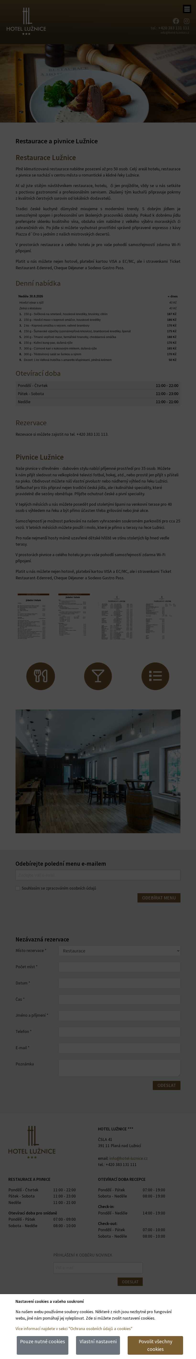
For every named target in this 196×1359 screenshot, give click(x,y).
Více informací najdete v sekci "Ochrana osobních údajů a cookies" (74, 1328)
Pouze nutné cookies (42, 1341)
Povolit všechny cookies (155, 1345)
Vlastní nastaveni (98, 1341)
